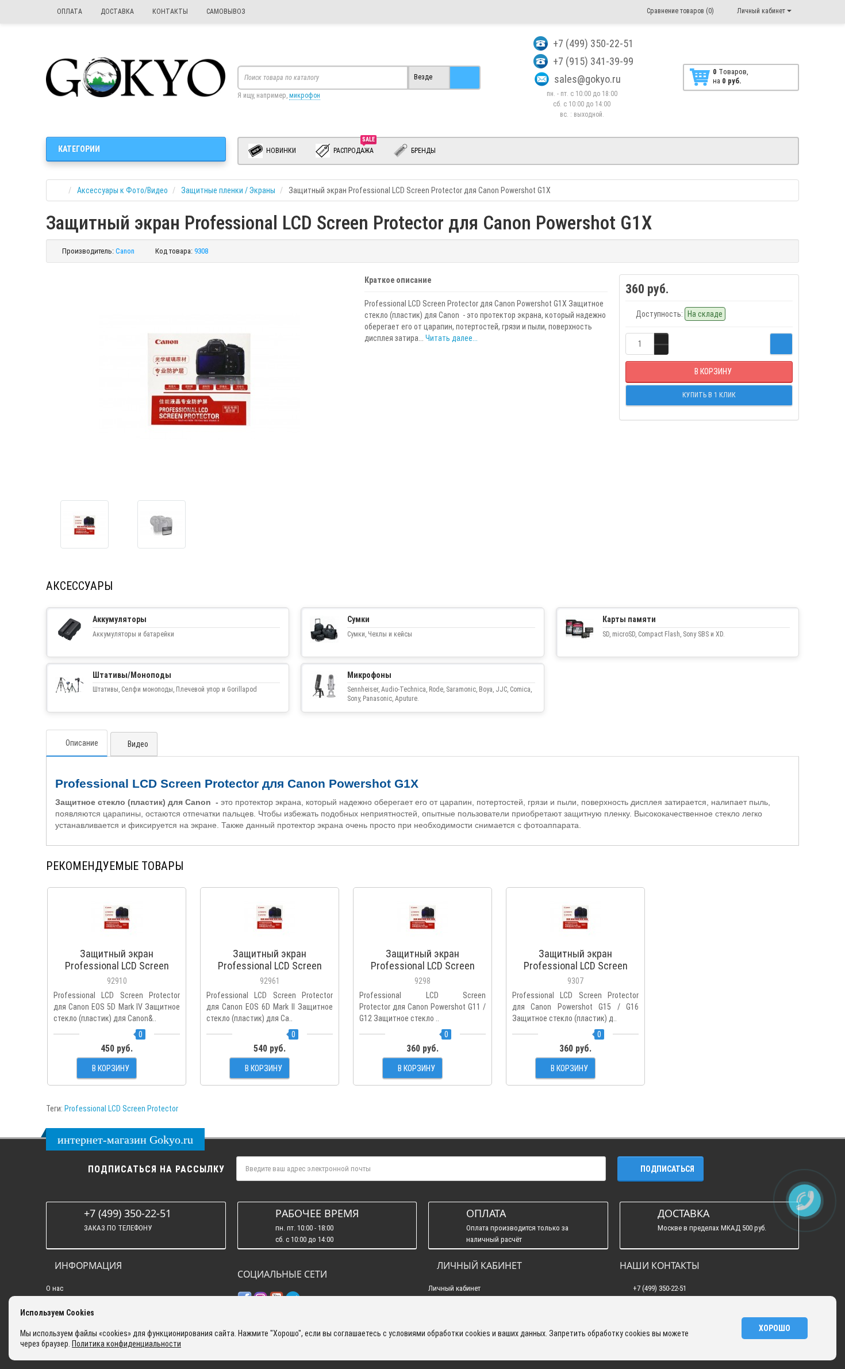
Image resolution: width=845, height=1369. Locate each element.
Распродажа (354, 148)
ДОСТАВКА (116, 11)
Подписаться (667, 1169)
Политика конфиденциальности (126, 1343)
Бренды (422, 151)
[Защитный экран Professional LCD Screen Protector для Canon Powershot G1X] (84, 524)
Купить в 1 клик (117, 937)
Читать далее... (451, 338)
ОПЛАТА (68, 11)
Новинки (280, 151)
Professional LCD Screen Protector (121, 1108)
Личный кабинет (454, 1288)
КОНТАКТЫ (169, 11)
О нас (54, 1288)
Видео (137, 744)
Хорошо (774, 1328)
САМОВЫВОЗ (225, 11)
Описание (82, 742)
